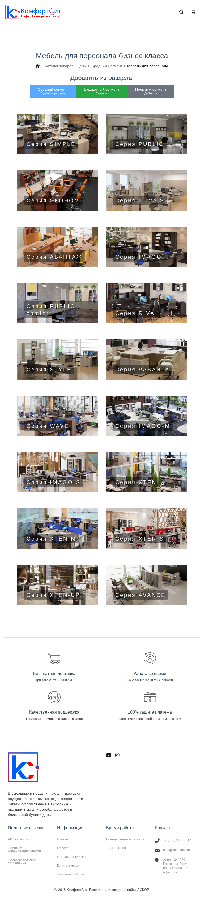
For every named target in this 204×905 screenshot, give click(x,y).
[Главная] (38, 66)
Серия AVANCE (146, 585)
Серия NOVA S (146, 190)
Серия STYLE (57, 359)
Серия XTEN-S (146, 528)
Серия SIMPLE (57, 134)
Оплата (63, 848)
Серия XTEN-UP (57, 585)
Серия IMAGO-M (146, 416)
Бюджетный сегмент (101, 91)
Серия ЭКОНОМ (57, 190)
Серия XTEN (146, 472)
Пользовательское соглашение (22, 861)
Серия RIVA (146, 303)
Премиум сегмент (150, 91)
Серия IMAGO (146, 247)
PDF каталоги (18, 839)
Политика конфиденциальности (24, 849)
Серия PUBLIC (146, 134)
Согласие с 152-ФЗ (71, 857)
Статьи (62, 839)
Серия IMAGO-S (57, 472)
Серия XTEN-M (57, 528)
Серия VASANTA (146, 359)
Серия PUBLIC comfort (57, 303)
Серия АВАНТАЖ (57, 247)
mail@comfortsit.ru (176, 850)
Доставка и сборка (71, 874)
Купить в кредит (69, 866)
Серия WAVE (57, 416)
